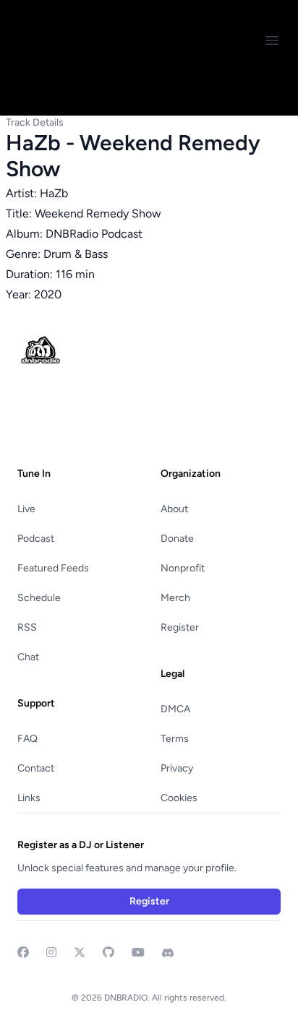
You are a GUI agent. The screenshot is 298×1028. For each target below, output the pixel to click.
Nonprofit (183, 568)
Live (26, 509)
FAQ (27, 739)
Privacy (177, 768)
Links (29, 798)
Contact (35, 768)
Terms (175, 739)
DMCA (175, 709)
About (174, 509)
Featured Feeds (53, 568)
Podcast (35, 538)
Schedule (39, 598)
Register (180, 627)
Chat (28, 657)
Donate (177, 538)
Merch (175, 598)
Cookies (179, 798)
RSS (27, 627)
